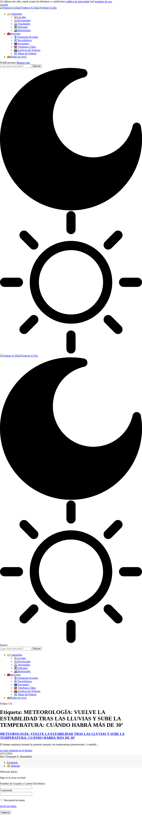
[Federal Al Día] (28, 7)
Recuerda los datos (14, 800)
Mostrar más (23, 62)
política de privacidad (77, 1)
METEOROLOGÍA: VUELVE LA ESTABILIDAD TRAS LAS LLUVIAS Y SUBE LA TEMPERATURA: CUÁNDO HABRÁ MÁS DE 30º (62, 736)
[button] (4, 4)
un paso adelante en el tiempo (16, 750)
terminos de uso (103, 1)
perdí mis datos (8, 806)
